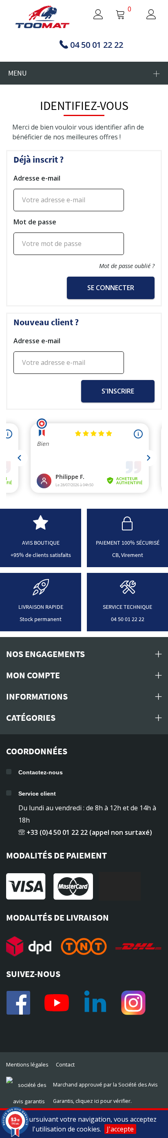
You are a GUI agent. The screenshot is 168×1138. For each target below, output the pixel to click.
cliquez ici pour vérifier (102, 1101)
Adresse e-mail (36, 178)
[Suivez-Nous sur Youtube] (56, 1002)
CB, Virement (127, 555)
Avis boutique (41, 542)
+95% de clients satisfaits (41, 555)
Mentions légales (27, 1064)
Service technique (127, 606)
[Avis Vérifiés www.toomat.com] (40, 527)
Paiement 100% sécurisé (127, 542)
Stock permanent (41, 619)
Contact (65, 1064)
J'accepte (120, 1129)
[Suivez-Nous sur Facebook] (18, 1002)
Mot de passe (34, 221)
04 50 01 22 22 (127, 619)
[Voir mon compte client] (90, 15)
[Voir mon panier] (120, 15)
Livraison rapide (40, 606)
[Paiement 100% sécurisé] (127, 527)
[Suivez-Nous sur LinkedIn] (95, 1002)
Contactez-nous (40, 772)
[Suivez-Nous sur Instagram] (133, 1002)
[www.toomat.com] (42, 17)
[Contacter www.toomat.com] (127, 591)
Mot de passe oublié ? (127, 266)
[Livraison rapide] (41, 591)
